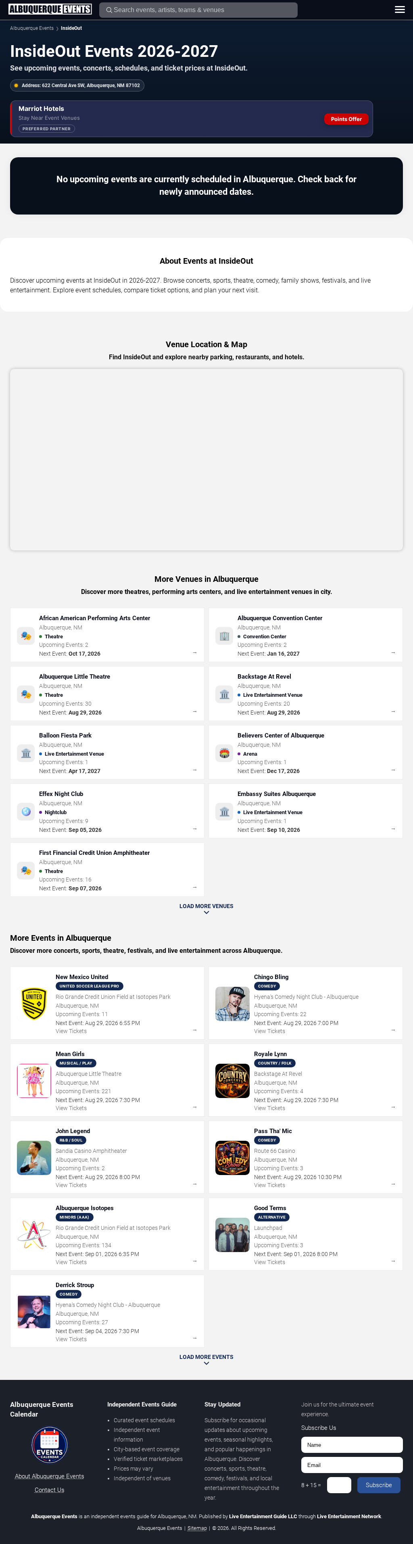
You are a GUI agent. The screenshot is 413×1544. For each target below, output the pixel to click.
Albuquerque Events (32, 28)
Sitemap (197, 1528)
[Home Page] (50, 9)
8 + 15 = (311, 1485)
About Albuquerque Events (49, 1476)
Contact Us (50, 1490)
